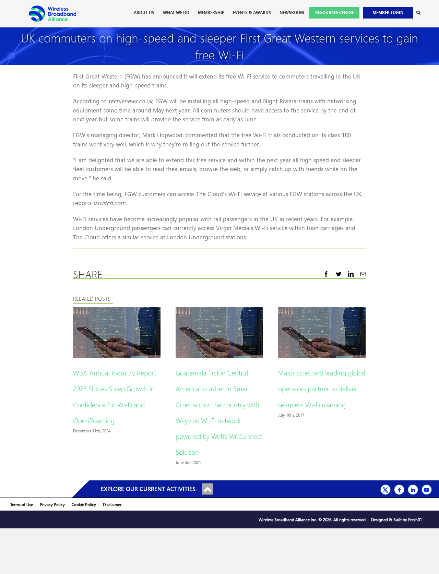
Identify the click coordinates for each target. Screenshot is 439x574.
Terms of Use (21, 504)
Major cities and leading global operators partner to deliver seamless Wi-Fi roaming (321, 388)
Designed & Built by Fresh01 (396, 519)
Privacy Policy (52, 504)
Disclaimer (112, 504)
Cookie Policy (84, 504)
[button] (418, 12)
